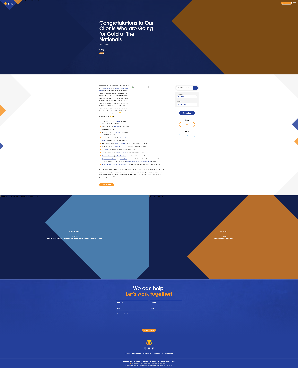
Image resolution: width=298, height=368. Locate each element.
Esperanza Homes (120, 153)
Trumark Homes (106, 164)
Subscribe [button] (187, 113)
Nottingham (123, 159)
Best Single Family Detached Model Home (138, 161)
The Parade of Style (120, 156)
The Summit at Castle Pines (119, 164)
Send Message (150, 330)
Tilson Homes (116, 121)
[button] (187, 124)
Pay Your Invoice (136, 353)
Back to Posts (107, 185)
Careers (127, 353)
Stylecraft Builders (120, 143)
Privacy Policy (169, 353)
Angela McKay (103, 51)
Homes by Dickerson (108, 156)
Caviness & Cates (118, 146)
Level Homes (116, 132)
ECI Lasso (135, 172)
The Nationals (106, 88)
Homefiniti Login (158, 353)
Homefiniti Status (147, 353)
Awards (102, 53)
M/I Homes (117, 126)
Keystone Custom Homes (109, 159)
